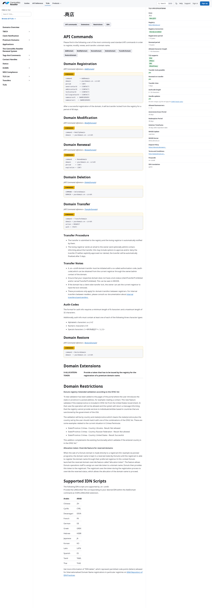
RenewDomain (96, 51)
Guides (26, 3)
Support (187, 3)
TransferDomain (125, 51)
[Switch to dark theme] (176, 3)
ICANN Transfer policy (177, 101)
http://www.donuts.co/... (157, 154)
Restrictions (97, 24)
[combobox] (16, 14)
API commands (71, 24)
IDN (108, 24)
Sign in (195, 3)
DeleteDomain (110, 51)
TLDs (47, 3)
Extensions (85, 24)
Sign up (205, 3)
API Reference (37, 3)
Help (181, 3)
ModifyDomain (82, 51)
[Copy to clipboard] (140, 78)
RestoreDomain (70, 55)
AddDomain (69, 51)
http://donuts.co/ (154, 25)
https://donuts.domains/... (157, 147)
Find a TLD (6, 10)
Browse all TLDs (9, 19)
